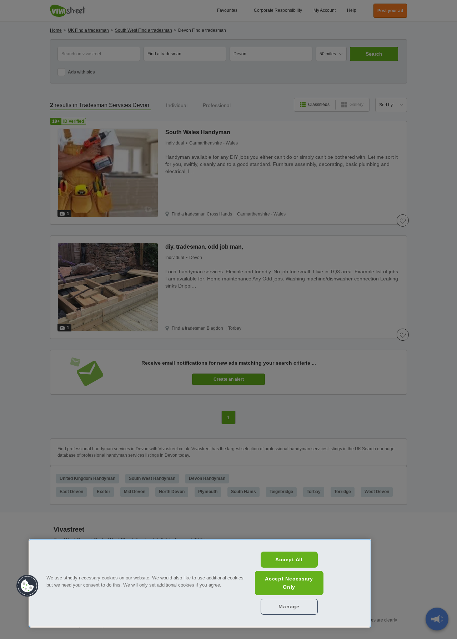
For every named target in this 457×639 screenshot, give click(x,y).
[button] (27, 585)
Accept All (288, 559)
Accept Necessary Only (289, 583)
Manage (288, 606)
